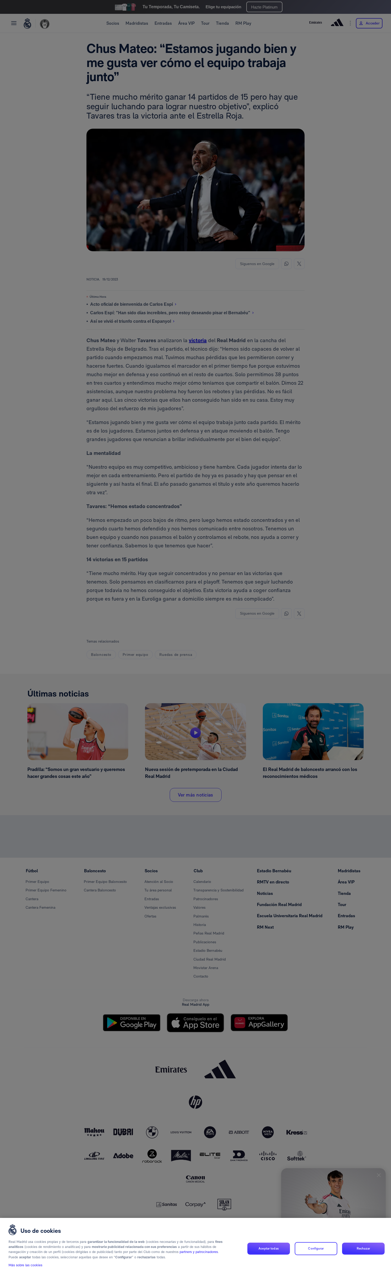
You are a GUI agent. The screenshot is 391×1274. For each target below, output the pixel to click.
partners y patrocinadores (199, 1252)
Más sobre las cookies (25, 1265)
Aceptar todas (269, 1248)
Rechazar (363, 1248)
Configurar (316, 1248)
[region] (195, 1246)
